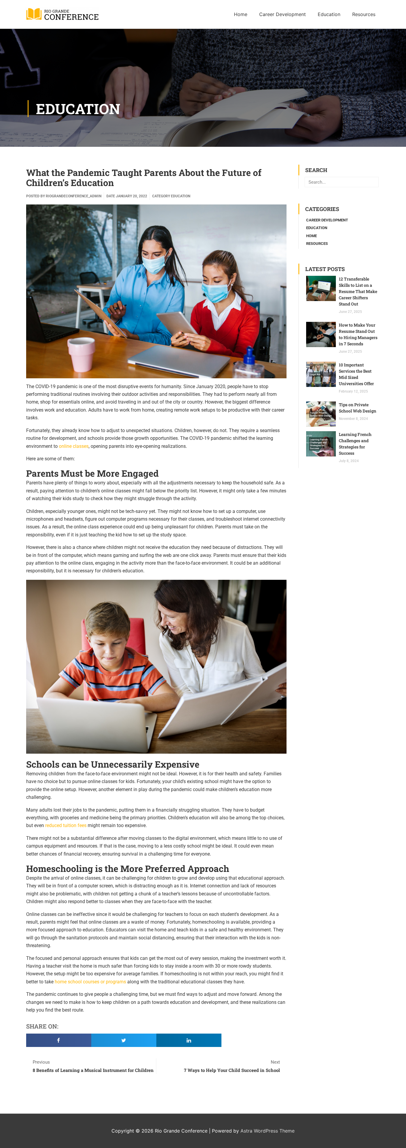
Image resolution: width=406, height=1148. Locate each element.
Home (311, 236)
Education (78, 108)
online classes (74, 446)
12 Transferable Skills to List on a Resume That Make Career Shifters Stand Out (358, 291)
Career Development (327, 220)
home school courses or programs (90, 982)
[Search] (373, 182)
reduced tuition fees (65, 825)
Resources (317, 243)
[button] (58, 1040)
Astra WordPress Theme (267, 1131)
